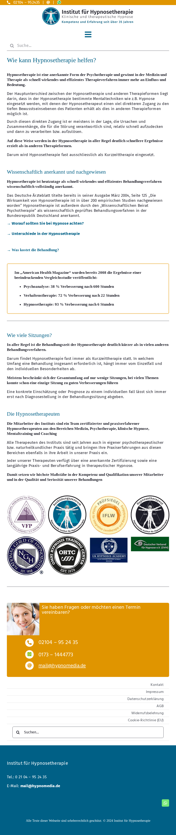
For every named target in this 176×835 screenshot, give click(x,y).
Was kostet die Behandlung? (33, 250)
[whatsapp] (165, 803)
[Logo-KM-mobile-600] (88, 9)
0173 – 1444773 (55, 655)
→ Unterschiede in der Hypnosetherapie (43, 233)
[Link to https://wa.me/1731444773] (29, 654)
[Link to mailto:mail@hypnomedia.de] (48, 2)
